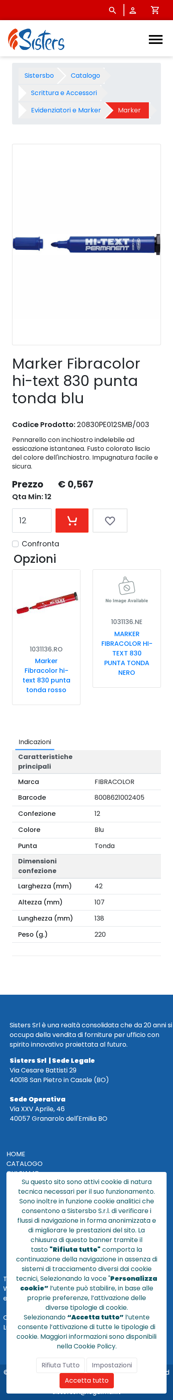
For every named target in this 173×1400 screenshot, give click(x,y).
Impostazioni (112, 1365)
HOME (15, 1154)
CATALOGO (24, 1163)
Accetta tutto (87, 1380)
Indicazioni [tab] (35, 742)
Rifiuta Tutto (60, 1365)
